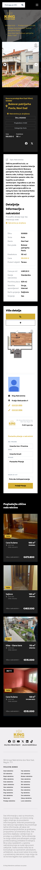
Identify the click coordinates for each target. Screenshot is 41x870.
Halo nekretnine (26, 779)
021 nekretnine (7, 774)
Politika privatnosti (12, 745)
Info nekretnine (25, 774)
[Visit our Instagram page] (14, 741)
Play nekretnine (8, 790)
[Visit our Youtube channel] (18, 741)
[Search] (22, 5)
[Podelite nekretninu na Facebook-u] (27, 143)
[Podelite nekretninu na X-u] (32, 143)
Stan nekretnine (8, 787)
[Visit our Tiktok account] (31, 741)
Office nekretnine (8, 779)
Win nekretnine (25, 784)
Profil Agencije (27, 425)
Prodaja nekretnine (9, 801)
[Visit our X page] (22, 741)
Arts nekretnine (8, 795)
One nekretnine (25, 795)
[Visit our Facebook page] (9, 741)
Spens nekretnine (8, 784)
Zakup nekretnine (26, 798)
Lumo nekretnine (26, 801)
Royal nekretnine (8, 776)
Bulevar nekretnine (26, 776)
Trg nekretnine (25, 793)
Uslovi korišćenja (29, 745)
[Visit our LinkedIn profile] (27, 741)
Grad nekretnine (8, 771)
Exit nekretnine (25, 787)
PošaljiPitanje (20, 486)
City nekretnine (25, 771)
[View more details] (20, 316)
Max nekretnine (25, 790)
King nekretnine (8, 793)
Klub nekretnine (8, 782)
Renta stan (6, 798)
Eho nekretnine (25, 782)
